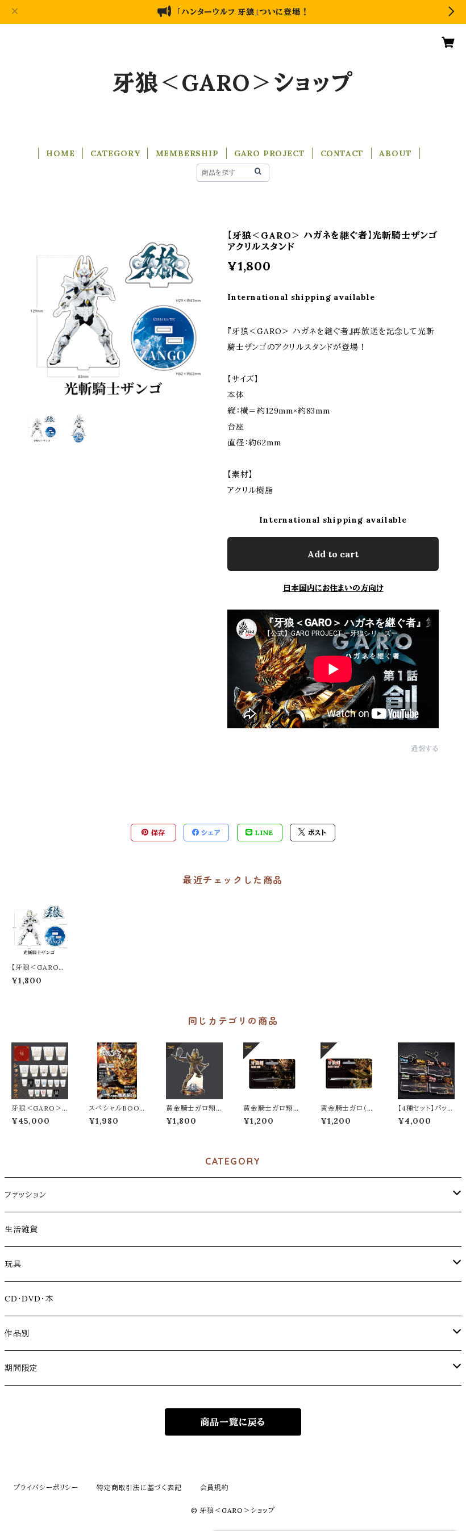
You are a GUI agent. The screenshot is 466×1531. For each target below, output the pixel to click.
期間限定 (21, 1368)
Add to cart (333, 554)
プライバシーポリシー (46, 1487)
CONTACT (342, 153)
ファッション (26, 1195)
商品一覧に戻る (233, 1422)
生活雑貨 (21, 1229)
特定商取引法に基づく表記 (139, 1487)
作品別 (17, 1333)
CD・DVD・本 (29, 1299)
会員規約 (214, 1487)
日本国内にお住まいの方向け (333, 588)
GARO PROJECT (269, 153)
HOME (60, 153)
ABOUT (395, 153)
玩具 (13, 1264)
